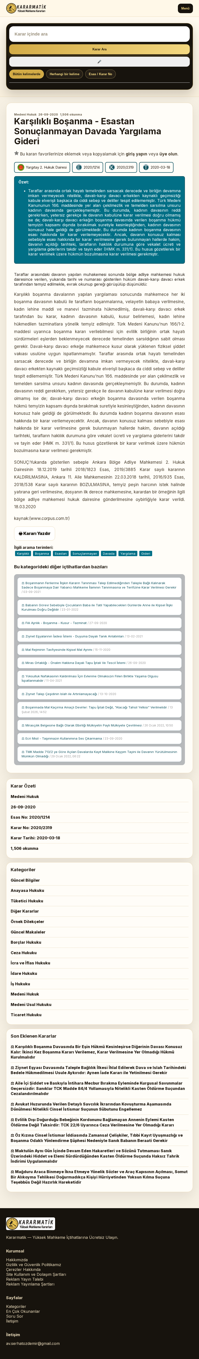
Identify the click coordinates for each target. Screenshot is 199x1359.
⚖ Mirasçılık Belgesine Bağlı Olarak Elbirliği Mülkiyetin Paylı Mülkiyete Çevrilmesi (97, 725)
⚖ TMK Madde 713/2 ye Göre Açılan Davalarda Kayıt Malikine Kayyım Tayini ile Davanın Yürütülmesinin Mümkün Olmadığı (99, 754)
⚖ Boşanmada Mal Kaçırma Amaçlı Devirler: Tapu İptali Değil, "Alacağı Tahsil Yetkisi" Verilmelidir (97, 709)
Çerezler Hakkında (23, 1269)
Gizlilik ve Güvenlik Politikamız (33, 1264)
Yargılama (127, 553)
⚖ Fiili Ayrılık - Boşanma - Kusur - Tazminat (64, 623)
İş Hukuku (20, 983)
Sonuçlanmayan (85, 553)
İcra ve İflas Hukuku (30, 962)
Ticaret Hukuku (26, 1014)
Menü (185, 8)
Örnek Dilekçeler (27, 921)
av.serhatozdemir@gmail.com (33, 1343)
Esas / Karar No (100, 74)
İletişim (12, 1321)
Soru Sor (14, 1316)
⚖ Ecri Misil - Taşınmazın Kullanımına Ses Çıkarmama (72, 738)
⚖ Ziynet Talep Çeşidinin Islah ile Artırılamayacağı (69, 694)
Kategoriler (16, 1306)
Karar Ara (99, 49)
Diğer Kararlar (25, 911)
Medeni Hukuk (25, 114)
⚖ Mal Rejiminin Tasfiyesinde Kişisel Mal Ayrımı (66, 650)
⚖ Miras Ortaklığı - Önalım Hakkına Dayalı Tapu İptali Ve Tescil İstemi (84, 663)
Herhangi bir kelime (64, 74)
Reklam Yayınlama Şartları (30, 1284)
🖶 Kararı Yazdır (34, 533)
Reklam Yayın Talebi (24, 1279)
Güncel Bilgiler (25, 880)
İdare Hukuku (24, 973)
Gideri (145, 553)
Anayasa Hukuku (27, 890)
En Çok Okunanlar (23, 1311)
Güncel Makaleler (28, 932)
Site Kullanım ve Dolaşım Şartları (36, 1274)
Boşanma (42, 553)
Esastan (61, 553)
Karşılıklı (23, 553)
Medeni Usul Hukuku (31, 1004)
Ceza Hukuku (24, 952)
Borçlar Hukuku (26, 942)
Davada (109, 553)
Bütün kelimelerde (26, 74)
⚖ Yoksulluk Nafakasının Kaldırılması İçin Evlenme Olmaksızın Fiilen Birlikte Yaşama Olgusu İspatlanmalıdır (90, 678)
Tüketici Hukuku (27, 900)
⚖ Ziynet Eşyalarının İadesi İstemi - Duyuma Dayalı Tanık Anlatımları (82, 636)
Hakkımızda (17, 1259)
